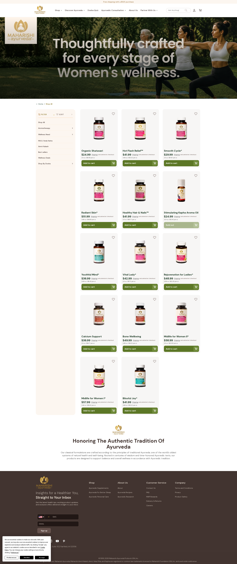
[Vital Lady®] (140, 252)
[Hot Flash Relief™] (140, 128)
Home (40, 104)
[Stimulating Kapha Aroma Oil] (181, 190)
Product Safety (181, 497)
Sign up (44, 531)
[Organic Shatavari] (99, 128)
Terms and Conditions (184, 488)
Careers (149, 505)
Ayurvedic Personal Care (99, 497)
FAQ (147, 492)
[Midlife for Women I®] (99, 376)
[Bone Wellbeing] (140, 314)
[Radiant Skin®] (99, 190)
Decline (27, 558)
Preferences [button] (15, 553)
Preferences (11, 558)
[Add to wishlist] (113, 113)
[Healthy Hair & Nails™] (140, 190)
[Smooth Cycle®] (181, 128)
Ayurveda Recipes (125, 492)
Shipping (95, 155)
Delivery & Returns (153, 501)
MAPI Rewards (151, 497)
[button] (58, 10)
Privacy (178, 492)
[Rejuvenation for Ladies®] (181, 252)
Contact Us (151, 488)
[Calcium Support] (99, 314)
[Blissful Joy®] (140, 376)
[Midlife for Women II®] (181, 314)
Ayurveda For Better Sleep (100, 492)
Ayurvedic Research (126, 497)
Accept (42, 558)
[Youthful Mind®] (99, 252)
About (120, 488)
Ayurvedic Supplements (99, 488)
